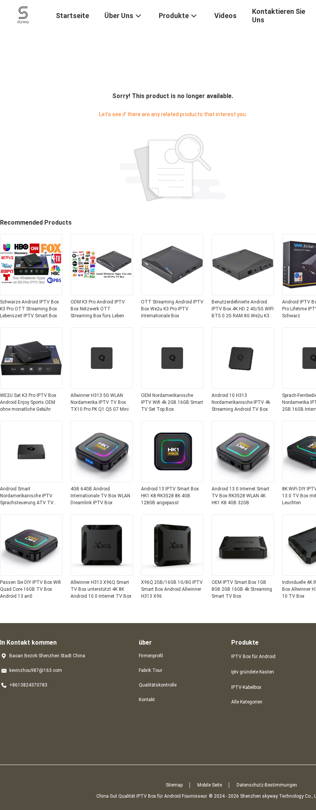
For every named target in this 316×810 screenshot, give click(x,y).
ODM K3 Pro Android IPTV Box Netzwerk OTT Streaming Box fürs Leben (98, 308)
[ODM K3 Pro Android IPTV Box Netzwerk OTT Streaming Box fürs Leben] (102, 293)
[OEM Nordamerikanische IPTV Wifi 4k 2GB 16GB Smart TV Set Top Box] (172, 386)
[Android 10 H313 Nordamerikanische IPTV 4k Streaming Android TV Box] (243, 386)
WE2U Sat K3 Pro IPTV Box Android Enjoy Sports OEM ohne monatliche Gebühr (28, 402)
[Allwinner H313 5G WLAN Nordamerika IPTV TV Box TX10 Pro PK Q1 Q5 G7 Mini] (102, 386)
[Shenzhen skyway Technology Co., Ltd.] (23, 15)
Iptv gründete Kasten (252, 672)
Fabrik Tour (150, 670)
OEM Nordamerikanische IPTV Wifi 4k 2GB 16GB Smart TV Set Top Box (172, 402)
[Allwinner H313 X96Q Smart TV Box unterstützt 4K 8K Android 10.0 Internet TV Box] (102, 573)
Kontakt (147, 699)
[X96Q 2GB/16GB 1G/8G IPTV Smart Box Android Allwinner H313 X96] (172, 573)
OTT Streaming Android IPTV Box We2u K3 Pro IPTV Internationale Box (172, 308)
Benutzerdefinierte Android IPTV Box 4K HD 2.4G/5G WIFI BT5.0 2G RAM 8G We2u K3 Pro (243, 309)
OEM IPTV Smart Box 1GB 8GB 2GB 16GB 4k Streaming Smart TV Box (242, 589)
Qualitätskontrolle (157, 685)
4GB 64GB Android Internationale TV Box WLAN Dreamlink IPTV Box (100, 495)
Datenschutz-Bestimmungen (267, 785)
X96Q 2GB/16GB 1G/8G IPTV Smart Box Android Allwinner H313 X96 (172, 589)
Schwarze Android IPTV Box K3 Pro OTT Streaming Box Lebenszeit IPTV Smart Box (29, 308)
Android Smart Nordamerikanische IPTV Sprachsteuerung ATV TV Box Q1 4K (27, 496)
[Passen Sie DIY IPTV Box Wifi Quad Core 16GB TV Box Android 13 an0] (31, 573)
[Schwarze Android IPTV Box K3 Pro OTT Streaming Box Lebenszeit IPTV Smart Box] (31, 293)
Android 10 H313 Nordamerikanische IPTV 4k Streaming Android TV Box (241, 402)
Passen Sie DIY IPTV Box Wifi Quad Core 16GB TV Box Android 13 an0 (30, 589)
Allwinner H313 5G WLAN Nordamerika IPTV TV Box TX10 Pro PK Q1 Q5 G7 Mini (100, 402)
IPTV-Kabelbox (246, 687)
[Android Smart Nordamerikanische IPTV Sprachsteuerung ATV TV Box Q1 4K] (31, 480)
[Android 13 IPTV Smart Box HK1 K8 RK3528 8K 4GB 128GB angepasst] (172, 480)
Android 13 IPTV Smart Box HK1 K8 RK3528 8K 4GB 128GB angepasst (170, 495)
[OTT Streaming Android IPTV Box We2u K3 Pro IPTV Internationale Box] (172, 293)
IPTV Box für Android (253, 656)
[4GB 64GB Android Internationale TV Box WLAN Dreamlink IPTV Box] (102, 480)
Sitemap (174, 785)
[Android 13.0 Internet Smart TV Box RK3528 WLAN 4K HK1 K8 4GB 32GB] (243, 480)
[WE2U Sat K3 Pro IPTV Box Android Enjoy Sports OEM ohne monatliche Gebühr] (31, 386)
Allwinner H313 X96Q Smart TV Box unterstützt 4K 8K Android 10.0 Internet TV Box (101, 589)
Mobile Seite (209, 785)
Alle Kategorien (246, 702)
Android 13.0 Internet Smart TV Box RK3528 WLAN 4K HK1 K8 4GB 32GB (240, 495)
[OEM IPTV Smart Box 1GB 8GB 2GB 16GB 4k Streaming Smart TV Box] (243, 573)
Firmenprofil (151, 655)
